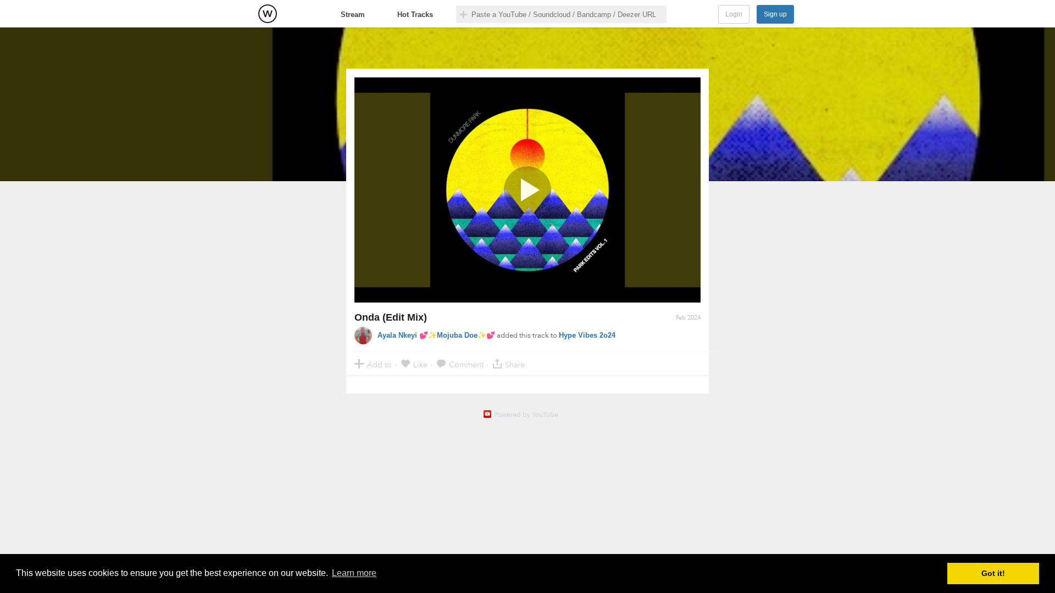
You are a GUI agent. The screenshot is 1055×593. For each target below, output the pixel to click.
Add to (379, 364)
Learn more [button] (354, 573)
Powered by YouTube (526, 414)
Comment (466, 364)
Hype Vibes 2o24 (587, 335)
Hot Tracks (415, 14)
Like (420, 364)
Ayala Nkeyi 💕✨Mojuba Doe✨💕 (436, 335)
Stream (353, 14)
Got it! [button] (993, 573)
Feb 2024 (688, 318)
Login (733, 14)
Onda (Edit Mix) (390, 317)
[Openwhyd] (267, 13)
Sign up (775, 14)
